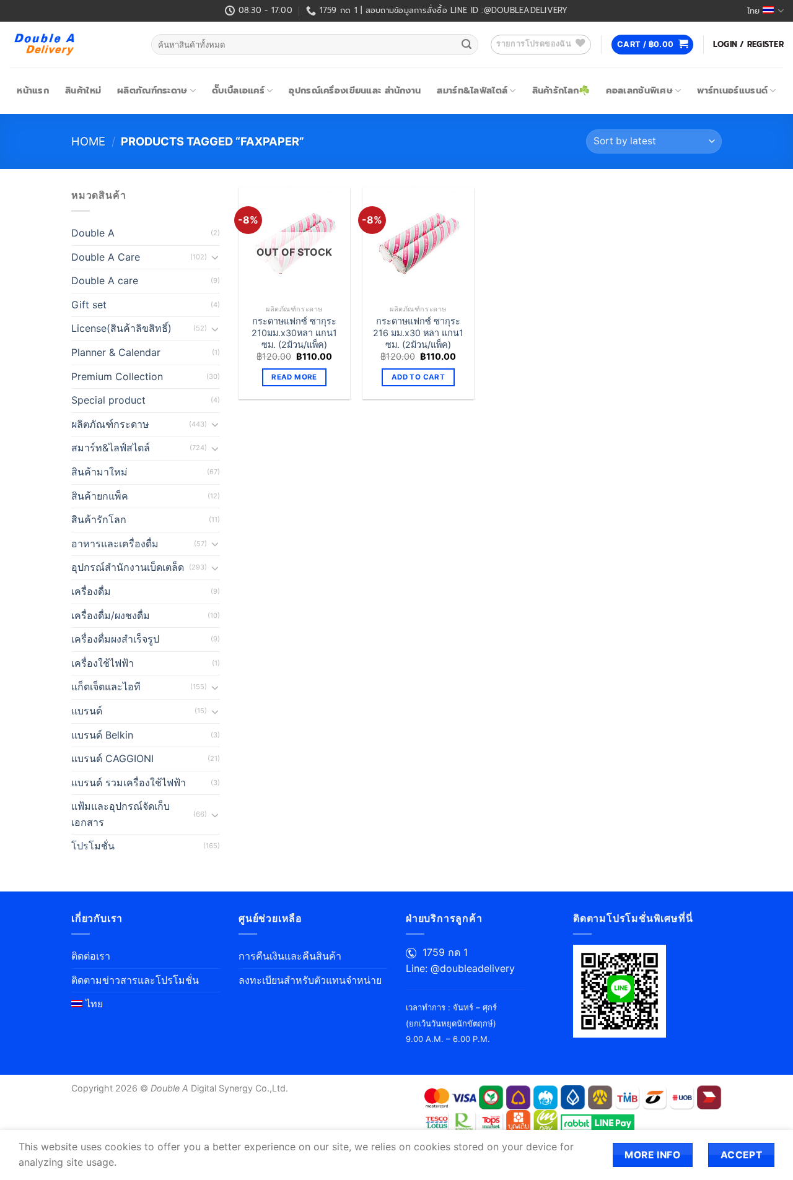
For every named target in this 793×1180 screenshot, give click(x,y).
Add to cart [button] (418, 377)
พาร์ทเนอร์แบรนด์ (732, 90)
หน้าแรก (33, 90)
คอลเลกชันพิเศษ (639, 90)
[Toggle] (215, 256)
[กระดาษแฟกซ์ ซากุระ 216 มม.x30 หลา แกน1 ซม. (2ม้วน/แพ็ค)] (418, 243)
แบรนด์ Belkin (102, 735)
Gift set (89, 304)
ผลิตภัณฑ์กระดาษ (152, 90)
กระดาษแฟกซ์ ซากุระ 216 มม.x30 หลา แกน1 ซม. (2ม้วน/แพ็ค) (418, 332)
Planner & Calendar (115, 352)
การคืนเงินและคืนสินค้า (290, 956)
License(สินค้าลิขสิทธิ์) (121, 328)
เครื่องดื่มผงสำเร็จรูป (115, 639)
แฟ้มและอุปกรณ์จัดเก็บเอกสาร (120, 814)
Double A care (104, 280)
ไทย (753, 11)
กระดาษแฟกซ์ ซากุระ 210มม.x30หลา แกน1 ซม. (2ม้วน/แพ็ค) (294, 332)
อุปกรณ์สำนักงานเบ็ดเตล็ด (127, 567)
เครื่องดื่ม (91, 591)
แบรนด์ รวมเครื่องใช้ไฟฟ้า (128, 782)
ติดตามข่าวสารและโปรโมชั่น (135, 980)
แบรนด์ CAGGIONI (112, 758)
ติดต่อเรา (90, 956)
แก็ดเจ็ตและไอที (106, 686)
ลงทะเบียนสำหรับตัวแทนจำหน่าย (310, 980)
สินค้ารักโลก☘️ (561, 90)
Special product (108, 400)
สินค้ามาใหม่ (99, 472)
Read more (294, 377)
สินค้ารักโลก (98, 519)
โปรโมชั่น (93, 845)
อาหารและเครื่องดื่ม (115, 543)
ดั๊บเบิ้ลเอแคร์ (238, 90)
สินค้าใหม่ (83, 90)
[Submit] (466, 44)
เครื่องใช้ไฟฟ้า (102, 663)
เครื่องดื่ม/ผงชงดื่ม (110, 615)
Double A (93, 233)
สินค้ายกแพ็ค (99, 496)
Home (88, 141)
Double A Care (105, 257)
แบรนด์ (86, 711)
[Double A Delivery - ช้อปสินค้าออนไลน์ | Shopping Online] (71, 44)
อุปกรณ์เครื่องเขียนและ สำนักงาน (355, 90)
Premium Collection (117, 376)
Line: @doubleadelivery (460, 968)
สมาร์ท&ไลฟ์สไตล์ (472, 90)
